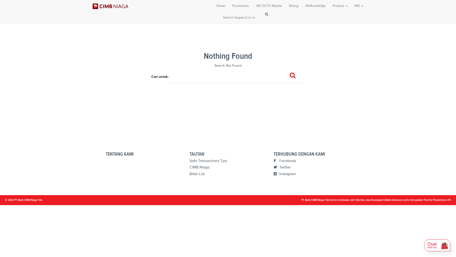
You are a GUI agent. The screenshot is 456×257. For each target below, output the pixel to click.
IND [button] (358, 6)
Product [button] (339, 6)
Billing (293, 6)
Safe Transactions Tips (208, 161)
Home (220, 6)
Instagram (287, 174)
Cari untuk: (160, 77)
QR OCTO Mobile (269, 6)
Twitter (284, 167)
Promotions (240, 6)
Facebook (287, 161)
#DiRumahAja (315, 6)
